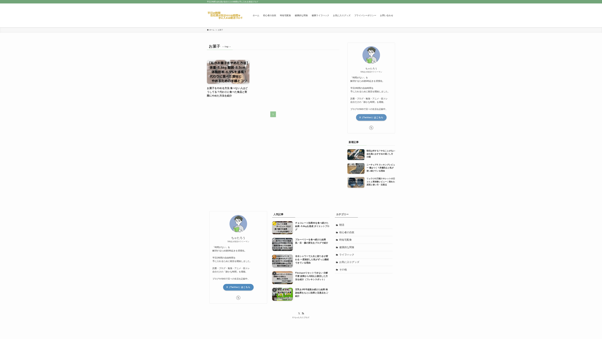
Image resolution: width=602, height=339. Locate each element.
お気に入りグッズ (349, 262)
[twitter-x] (371, 128)
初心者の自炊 (346, 232)
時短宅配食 (345, 239)
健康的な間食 (346, 247)
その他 (343, 269)
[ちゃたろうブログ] (226, 15)
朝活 (341, 224)
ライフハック (346, 254)
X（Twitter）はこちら (371, 117)
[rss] (302, 313)
